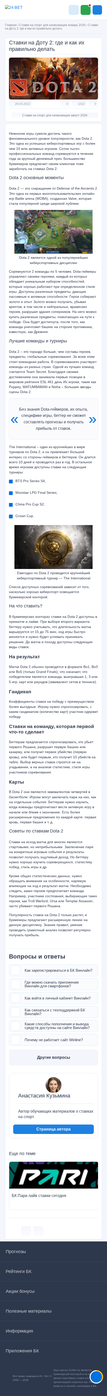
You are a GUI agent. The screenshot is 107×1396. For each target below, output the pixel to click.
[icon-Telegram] (38, 1231)
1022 (81, 104)
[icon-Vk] (26, 1231)
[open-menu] (97, 10)
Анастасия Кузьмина (44, 1095)
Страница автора (53, 1129)
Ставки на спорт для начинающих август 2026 (54, 115)
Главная (11, 25)
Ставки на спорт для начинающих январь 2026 (52, 25)
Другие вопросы (53, 1057)
